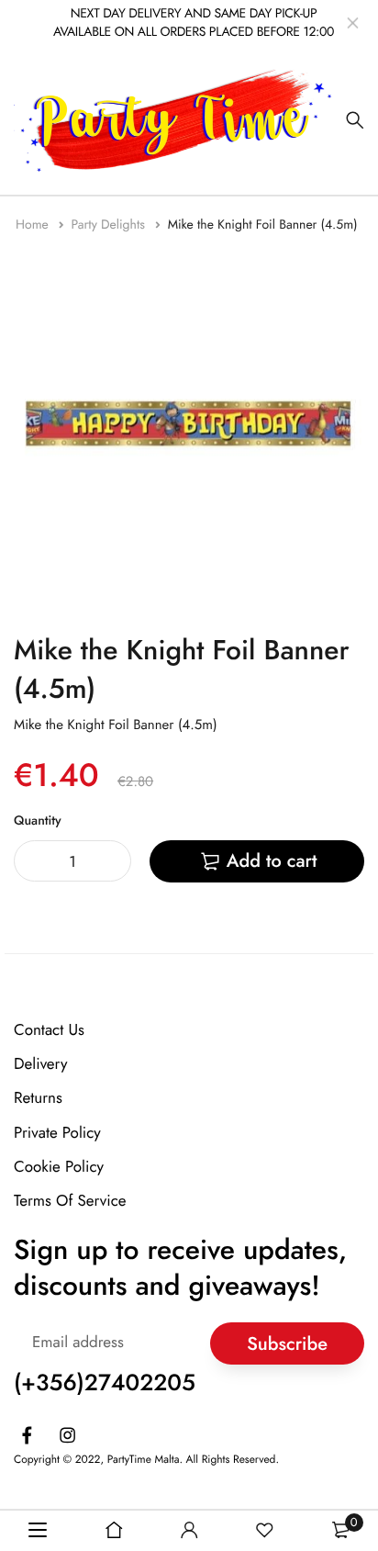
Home (34, 225)
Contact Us (49, 1030)
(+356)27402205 (104, 1382)
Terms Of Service (70, 1201)
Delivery (40, 1064)
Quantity (37, 821)
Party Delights (110, 225)
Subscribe (287, 1343)
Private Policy (57, 1132)
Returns (38, 1098)
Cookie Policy (59, 1167)
